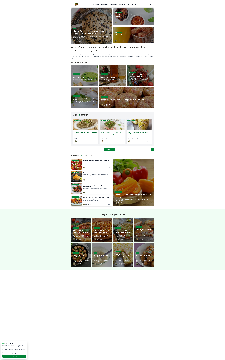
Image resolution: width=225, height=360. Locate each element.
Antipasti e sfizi (122, 4)
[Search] (147, 4)
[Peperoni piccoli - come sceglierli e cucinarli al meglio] (133, 182)
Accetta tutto (14, 356)
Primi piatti (133, 4)
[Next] (152, 149)
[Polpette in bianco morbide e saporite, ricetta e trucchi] (126, 97)
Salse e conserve (104, 4)
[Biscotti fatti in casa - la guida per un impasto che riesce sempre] (91, 26)
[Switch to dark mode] (150, 4)
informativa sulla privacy (11, 350)
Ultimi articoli (96, 4)
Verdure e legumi (113, 4)
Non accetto (14, 353)
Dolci (128, 4)
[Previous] (149, 149)
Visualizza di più (109, 149)
